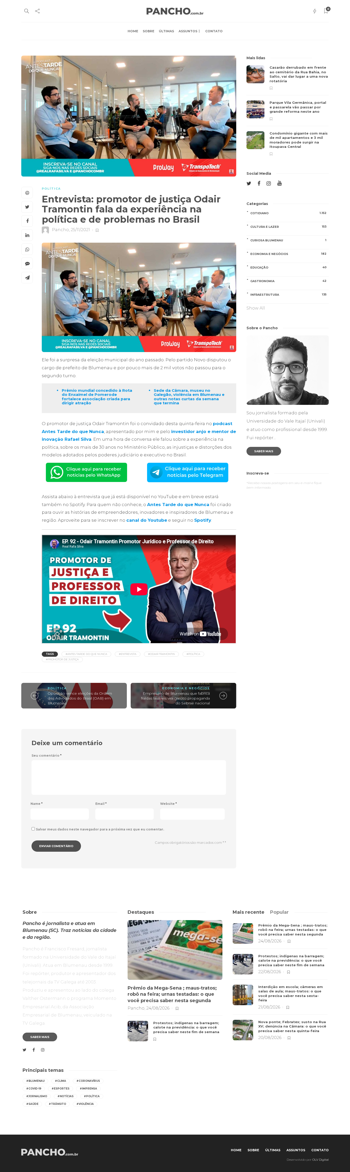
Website (168, 804)
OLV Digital (320, 1159)
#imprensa (88, 1088)
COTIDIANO (288, 213)
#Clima (60, 1081)
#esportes (60, 1088)
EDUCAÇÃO (288, 267)
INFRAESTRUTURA (288, 294)
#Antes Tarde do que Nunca (86, 654)
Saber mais (263, 451)
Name (36, 804)
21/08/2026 (269, 1007)
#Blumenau (35, 1081)
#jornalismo (36, 1096)
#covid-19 (33, 1088)
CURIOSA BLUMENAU (288, 240)
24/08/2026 (157, 1008)
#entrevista (127, 654)
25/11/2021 (80, 230)
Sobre (148, 31)
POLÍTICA (51, 188)
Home (133, 31)
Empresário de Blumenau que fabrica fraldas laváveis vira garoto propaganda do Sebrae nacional (175, 698)
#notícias (65, 1096)
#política (193, 654)
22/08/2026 (269, 971)
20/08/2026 (269, 1037)
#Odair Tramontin (161, 654)
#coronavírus (88, 1081)
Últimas (166, 31)
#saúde (32, 1104)
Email (101, 804)
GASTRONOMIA (288, 281)
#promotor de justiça (62, 659)
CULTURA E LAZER (288, 227)
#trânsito (57, 1104)
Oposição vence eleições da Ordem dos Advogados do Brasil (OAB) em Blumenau (80, 698)
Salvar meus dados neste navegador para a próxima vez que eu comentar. (100, 829)
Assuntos (188, 31)
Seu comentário (46, 755)
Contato (214, 31)
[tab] (248, 912)
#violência (85, 1104)
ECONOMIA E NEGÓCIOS (186, 688)
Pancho (60, 230)
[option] (287, 110)
